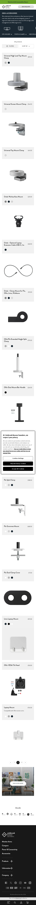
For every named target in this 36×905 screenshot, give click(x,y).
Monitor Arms (7, 841)
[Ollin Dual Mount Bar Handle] (18, 412)
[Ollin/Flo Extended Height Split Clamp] (18, 366)
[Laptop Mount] (18, 736)
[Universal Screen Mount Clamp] (18, 129)
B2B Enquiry (26, 7)
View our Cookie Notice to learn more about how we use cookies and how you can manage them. (17, 451)
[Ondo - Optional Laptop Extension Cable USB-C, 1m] (18, 269)
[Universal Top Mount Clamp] (18, 175)
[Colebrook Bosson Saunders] (6, 6)
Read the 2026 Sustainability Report (18, 2)
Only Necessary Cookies (18, 463)
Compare (5, 845)
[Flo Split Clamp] (18, 505)
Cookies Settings (18, 458)
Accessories (6, 853)
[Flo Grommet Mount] (18, 551)
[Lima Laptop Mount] (18, 644)
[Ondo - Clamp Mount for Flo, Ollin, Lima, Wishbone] (18, 318)
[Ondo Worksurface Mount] (18, 221)
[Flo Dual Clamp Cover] (18, 597)
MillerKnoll (18, 898)
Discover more (18, 783)
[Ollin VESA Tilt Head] (18, 686)
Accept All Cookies (18, 469)
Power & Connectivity (9, 849)
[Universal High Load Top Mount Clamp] (18, 82)
